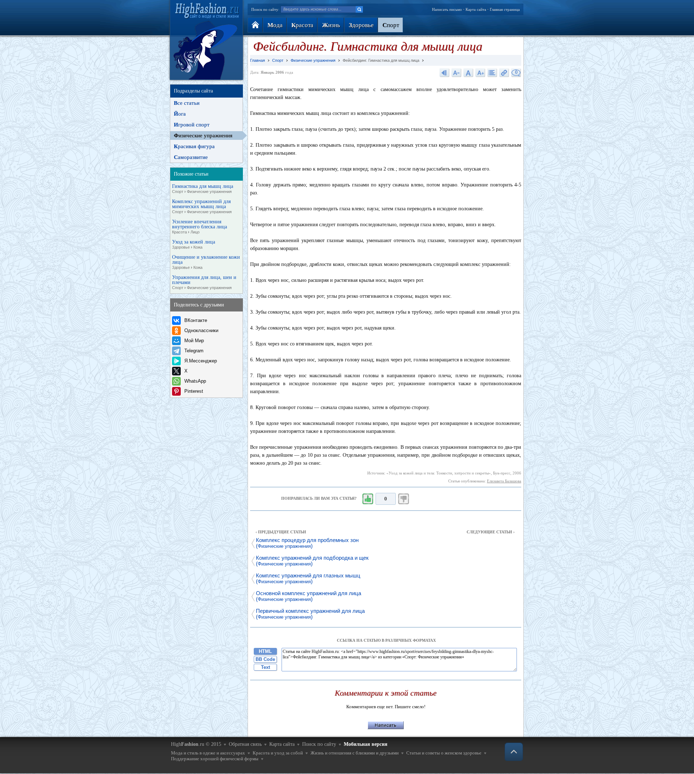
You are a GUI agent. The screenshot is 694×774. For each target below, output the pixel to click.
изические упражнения (203, 135)
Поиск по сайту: (265, 9)
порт (390, 25)
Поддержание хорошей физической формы (214, 758)
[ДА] (367, 499)
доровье (361, 25)
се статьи (187, 103)
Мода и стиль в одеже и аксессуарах (208, 753)
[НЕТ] (404, 499)
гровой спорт (192, 125)
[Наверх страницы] (514, 752)
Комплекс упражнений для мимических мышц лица (202, 206)
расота (302, 25)
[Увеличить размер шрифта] (480, 72)
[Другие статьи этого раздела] (492, 72)
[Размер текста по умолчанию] (468, 72)
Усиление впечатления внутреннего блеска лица (199, 226)
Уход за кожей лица (193, 244)
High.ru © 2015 (196, 744)
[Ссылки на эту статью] (504, 72)
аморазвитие (191, 157)
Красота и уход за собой (278, 753)
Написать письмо (447, 9)
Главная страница (505, 9)
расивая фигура (194, 146)
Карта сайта (476, 9)
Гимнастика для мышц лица (202, 189)
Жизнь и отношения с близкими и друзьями (354, 753)
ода (275, 25)
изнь (331, 25)
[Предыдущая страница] (445, 72)
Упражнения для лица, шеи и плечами (204, 282)
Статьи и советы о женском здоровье (443, 753)
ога (180, 114)
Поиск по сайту (319, 744)
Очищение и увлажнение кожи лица (206, 262)
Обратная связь (245, 744)
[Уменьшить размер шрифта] (456, 72)
